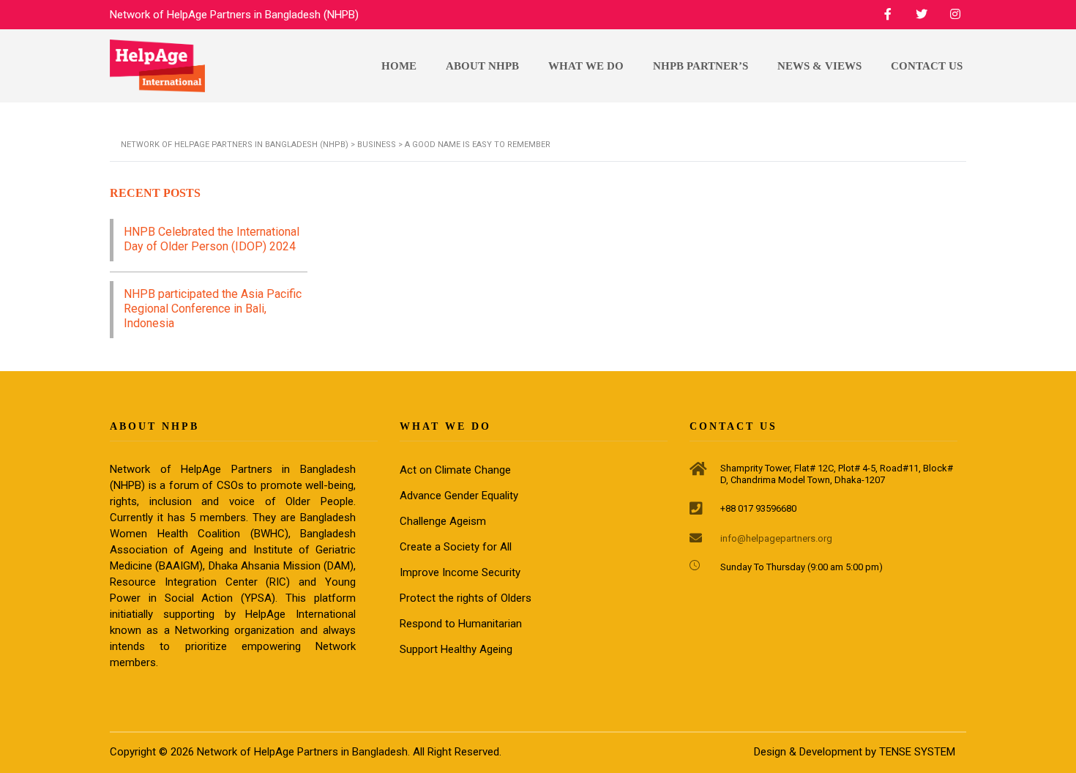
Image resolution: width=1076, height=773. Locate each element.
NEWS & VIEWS (819, 66)
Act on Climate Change (455, 470)
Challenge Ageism (443, 521)
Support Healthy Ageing (456, 649)
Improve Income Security (460, 572)
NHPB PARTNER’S (700, 66)
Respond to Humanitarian (461, 623)
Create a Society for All (456, 546)
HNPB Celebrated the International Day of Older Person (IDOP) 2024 (211, 239)
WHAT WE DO (586, 66)
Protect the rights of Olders (465, 598)
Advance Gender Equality (459, 495)
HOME (398, 66)
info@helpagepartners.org (776, 538)
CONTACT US (927, 66)
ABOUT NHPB (482, 66)
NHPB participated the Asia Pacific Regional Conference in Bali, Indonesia (213, 308)
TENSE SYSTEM (917, 751)
